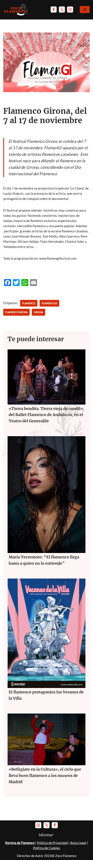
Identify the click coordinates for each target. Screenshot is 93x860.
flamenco (28, 303)
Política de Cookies (46, 848)
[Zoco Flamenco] (16, 9)
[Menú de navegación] (85, 9)
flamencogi (49, 303)
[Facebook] (54, 9)
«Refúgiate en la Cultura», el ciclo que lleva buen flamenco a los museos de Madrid (45, 775)
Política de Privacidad (52, 843)
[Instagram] (70, 9)
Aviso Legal (78, 843)
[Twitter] (62, 9)
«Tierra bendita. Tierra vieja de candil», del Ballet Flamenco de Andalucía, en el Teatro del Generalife (46, 415)
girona (38, 312)
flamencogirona (16, 312)
